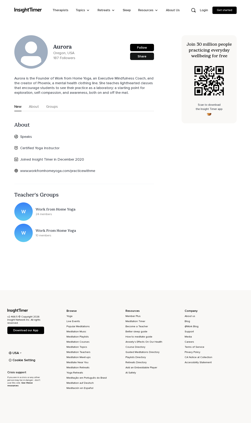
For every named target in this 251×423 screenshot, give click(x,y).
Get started (224, 10)
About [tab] (34, 106)
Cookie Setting (23, 360)
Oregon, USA (63, 53)
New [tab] (17, 106)
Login (204, 10)
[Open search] (193, 10)
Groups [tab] (52, 106)
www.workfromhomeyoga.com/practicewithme (57, 171)
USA (15, 353)
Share (142, 56)
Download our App (25, 330)
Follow (142, 48)
